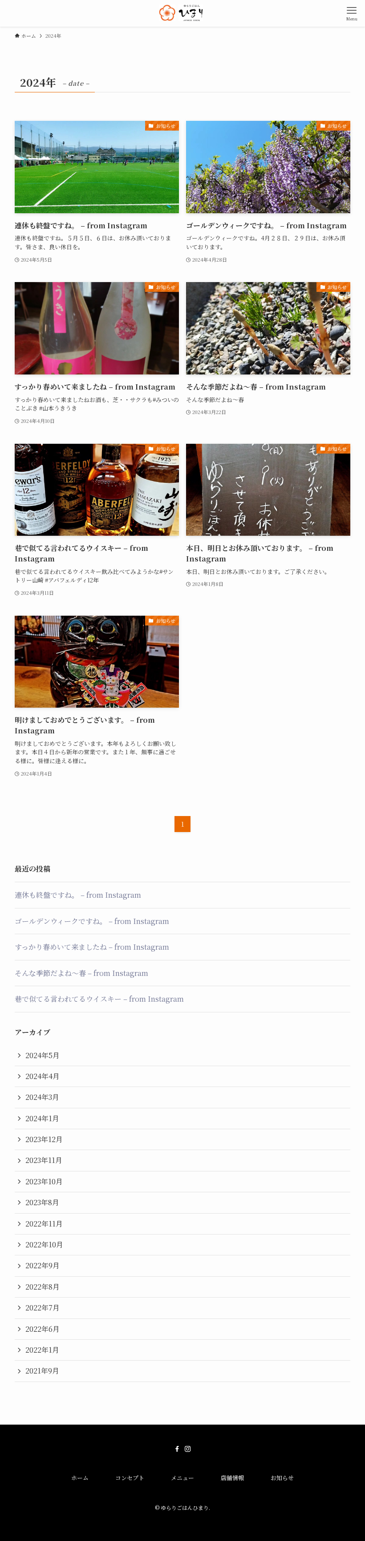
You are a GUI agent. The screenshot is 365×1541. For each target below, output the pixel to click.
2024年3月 (42, 1097)
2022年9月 (42, 1265)
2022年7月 (42, 1307)
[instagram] (188, 1449)
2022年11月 (44, 1223)
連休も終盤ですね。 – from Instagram (78, 895)
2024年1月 (42, 1118)
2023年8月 (42, 1202)
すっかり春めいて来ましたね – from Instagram (92, 947)
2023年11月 (43, 1160)
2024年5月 (42, 1055)
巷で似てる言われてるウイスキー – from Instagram (99, 999)
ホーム (80, 1477)
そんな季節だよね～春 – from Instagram (81, 973)
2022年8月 (42, 1287)
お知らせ (282, 1477)
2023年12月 (44, 1139)
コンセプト (129, 1477)
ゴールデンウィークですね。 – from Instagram (92, 921)
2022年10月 (44, 1244)
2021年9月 (42, 1371)
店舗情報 (232, 1477)
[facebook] (177, 1449)
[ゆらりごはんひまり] (183, 13)
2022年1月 (42, 1350)
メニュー (182, 1477)
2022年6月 (42, 1329)
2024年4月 (42, 1076)
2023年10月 (44, 1181)
